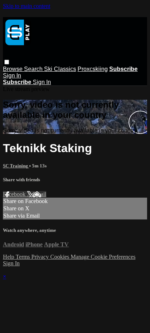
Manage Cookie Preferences (103, 257)
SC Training (16, 166)
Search (34, 69)
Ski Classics (60, 69)
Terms (23, 257)
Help (9, 257)
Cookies (60, 257)
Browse (13, 69)
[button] (6, 62)
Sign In (12, 75)
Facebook (15, 194)
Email (39, 194)
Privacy (40, 257)
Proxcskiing (93, 69)
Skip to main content (26, 6)
